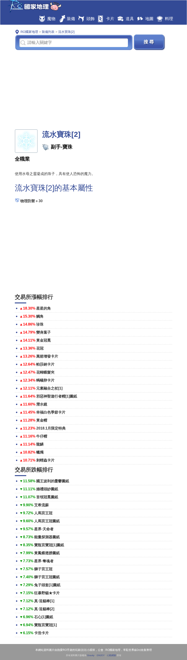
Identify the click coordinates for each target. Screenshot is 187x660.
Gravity (90, 655)
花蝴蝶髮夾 (45, 372)
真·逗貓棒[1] (44, 601)
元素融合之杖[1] (49, 388)
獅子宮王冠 (43, 569)
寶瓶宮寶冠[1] (45, 625)
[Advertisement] (93, 89)
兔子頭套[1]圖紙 (47, 585)
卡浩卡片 (41, 633)
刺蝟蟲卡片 (45, 460)
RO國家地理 (33, 6)
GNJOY (101, 655)
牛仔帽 (41, 436)
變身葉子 (43, 332)
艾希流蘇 (41, 505)
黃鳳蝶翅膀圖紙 (47, 553)
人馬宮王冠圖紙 (47, 521)
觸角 (40, 316)
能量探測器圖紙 (47, 537)
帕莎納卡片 (45, 364)
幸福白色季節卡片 (50, 412)
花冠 (40, 348)
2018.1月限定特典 (51, 428)
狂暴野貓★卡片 (47, 593)
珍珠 (40, 324)
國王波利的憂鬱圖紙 (52, 481)
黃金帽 (41, 420)
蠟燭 (40, 452)
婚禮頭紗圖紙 (47, 489)
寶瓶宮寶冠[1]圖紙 (49, 545)
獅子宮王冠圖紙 (47, 577)
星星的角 (43, 308)
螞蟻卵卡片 (45, 380)
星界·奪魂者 (44, 561)
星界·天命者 (44, 529)
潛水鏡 (41, 404)
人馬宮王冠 (43, 513)
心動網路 (111, 655)
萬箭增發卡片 (47, 356)
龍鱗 (40, 444)
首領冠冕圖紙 (47, 497)
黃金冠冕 (43, 340)
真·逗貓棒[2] (44, 609)
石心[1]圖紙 (43, 617)
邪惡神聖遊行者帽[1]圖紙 (56, 396)
